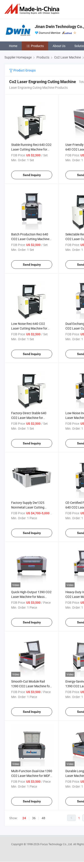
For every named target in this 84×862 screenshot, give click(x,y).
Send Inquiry (32, 175)
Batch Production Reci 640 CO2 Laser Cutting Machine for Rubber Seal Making (30, 239)
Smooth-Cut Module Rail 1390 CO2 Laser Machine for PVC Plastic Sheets (31, 686)
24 (24, 818)
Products (37, 46)
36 (34, 818)
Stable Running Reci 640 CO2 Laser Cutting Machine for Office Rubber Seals (31, 149)
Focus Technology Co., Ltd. (56, 844)
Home (13, 46)
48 (43, 818)
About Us (59, 46)
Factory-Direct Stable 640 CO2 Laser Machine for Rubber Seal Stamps (28, 418)
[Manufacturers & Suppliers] (32, 9)
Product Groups (24, 70)
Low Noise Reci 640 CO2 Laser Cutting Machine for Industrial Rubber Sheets (29, 328)
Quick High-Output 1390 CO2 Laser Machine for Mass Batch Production (31, 596)
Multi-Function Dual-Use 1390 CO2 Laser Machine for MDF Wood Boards (31, 775)
